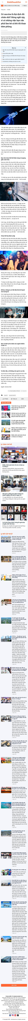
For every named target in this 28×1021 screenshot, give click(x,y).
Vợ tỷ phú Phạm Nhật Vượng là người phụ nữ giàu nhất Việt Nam (13, 523)
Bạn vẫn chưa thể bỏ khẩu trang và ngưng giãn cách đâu (14, 50)
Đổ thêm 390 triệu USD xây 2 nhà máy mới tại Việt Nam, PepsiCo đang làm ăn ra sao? (19, 742)
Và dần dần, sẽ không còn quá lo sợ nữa (11, 61)
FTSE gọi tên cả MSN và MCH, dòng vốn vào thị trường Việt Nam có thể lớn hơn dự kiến (19, 759)
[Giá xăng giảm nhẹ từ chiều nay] (6, 872)
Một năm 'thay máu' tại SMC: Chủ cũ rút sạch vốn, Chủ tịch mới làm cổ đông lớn (18, 538)
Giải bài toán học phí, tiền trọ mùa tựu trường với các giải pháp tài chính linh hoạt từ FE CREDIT (19, 669)
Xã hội (3, 461)
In (23, 398)
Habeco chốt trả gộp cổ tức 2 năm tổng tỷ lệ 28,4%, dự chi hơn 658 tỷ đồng (19, 576)
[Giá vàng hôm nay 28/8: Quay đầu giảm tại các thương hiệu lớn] (6, 790)
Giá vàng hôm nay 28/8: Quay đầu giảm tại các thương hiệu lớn (19, 788)
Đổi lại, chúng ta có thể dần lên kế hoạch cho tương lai (14, 56)
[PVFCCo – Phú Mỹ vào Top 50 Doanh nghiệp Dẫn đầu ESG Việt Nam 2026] (6, 639)
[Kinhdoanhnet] (14, 2)
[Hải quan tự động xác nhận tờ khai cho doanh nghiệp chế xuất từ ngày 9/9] (14, 483)
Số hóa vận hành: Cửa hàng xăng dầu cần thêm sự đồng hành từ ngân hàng (19, 903)
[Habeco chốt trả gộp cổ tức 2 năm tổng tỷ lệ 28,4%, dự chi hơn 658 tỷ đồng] (6, 577)
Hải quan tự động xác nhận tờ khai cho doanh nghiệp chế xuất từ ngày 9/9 (12, 494)
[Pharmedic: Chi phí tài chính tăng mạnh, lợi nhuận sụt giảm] (6, 939)
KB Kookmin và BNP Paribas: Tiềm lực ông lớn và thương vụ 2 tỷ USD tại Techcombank (19, 958)
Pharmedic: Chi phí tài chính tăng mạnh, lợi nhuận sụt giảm (19, 937)
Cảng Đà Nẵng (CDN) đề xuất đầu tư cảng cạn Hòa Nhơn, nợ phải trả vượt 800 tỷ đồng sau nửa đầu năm (19, 804)
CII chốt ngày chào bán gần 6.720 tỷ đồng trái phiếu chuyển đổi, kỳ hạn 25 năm (19, 619)
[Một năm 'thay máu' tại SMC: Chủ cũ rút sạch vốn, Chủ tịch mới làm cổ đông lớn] (6, 539)
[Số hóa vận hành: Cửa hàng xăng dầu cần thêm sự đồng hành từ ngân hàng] (6, 904)
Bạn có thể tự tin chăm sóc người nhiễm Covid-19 (13, 59)
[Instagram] (13, 1015)
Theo (17, 390)
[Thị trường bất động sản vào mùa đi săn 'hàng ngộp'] (6, 833)
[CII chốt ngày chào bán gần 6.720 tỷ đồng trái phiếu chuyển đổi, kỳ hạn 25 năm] (6, 620)
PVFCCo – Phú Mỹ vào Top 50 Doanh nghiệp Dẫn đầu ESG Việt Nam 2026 (19, 638)
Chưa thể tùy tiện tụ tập (8, 53)
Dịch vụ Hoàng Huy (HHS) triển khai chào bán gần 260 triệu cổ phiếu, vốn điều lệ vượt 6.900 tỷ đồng (19, 558)
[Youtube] (15, 1015)
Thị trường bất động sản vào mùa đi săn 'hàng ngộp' (18, 831)
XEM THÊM (14, 985)
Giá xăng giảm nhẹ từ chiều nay (19, 869)
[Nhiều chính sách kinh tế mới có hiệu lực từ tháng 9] (14, 455)
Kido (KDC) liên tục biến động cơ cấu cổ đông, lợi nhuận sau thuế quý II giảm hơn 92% (19, 882)
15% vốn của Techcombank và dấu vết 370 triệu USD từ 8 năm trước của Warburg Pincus (19, 601)
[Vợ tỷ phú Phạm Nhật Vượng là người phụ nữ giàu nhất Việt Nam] (14, 512)
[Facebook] (10, 1015)
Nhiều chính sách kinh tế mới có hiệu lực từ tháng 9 (13, 465)
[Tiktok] (18, 1015)
